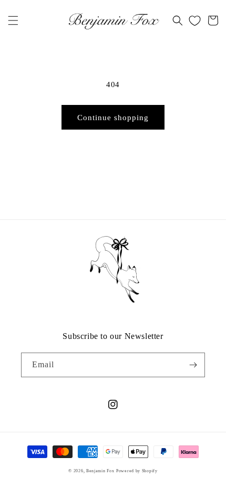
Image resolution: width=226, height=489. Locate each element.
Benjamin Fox (100, 471)
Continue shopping (113, 117)
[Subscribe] (192, 365)
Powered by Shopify (137, 471)
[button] (13, 20)
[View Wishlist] (194, 20)
